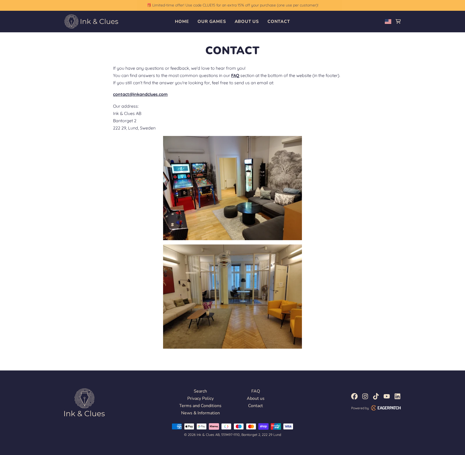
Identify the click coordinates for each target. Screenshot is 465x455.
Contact (278, 21)
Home (182, 21)
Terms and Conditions (200, 406)
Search (200, 391)
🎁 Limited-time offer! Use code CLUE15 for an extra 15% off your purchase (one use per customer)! (232, 5)
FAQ (255, 391)
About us (247, 21)
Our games (212, 21)
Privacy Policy (200, 398)
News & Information (200, 413)
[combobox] (388, 21)
